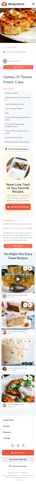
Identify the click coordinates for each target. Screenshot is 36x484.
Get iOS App (19, 452)
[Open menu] (33, 4)
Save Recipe (18, 67)
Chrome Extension (19, 466)
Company (6, 438)
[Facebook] (18, 445)
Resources (7, 432)
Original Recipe (11, 47)
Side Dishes (27, 363)
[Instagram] (12, 445)
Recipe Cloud (8, 420)
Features (6, 426)
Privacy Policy (24, 472)
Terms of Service (13, 472)
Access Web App (19, 459)
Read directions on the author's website (16, 228)
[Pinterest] (23, 445)
